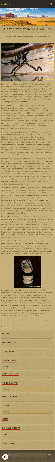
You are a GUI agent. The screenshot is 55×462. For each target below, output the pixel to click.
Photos (7, 366)
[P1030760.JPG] (27, 272)
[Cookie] (5, 457)
